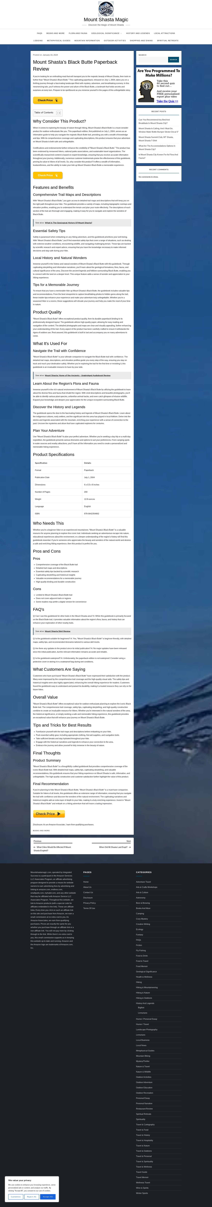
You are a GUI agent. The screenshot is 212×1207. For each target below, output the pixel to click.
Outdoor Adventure (144, 1082)
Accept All (48, 1197)
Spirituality (140, 1119)
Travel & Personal (144, 1156)
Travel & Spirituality (144, 1161)
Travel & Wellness (144, 1167)
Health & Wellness (144, 977)
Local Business (142, 1040)
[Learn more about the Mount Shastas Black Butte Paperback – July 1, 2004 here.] (48, 175)
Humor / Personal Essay (146, 1019)
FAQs (39, 33)
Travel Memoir (142, 1177)
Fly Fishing (141, 950)
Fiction (139, 945)
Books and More (55, 33)
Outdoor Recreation (144, 1093)
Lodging (38, 41)
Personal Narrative (144, 1103)
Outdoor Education (144, 1088)
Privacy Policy (89, 903)
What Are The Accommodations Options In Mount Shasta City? (157, 147)
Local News (141, 1045)
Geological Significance (105, 33)
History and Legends (138, 33)
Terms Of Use (89, 908)
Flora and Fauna (78, 33)
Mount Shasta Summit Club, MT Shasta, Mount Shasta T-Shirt (156, 139)
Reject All (31, 1197)
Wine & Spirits (142, 1188)
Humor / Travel (142, 1024)
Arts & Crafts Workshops (146, 887)
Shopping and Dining (141, 41)
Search (142, 55)
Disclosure (88, 898)
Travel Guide (141, 1172)
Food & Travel (142, 961)
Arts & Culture (142, 892)
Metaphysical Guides (58, 41)
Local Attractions (164, 33)
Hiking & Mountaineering (147, 987)
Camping (140, 914)
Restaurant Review (144, 1109)
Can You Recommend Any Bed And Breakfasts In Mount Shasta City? (154, 121)
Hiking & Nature (143, 993)
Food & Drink (142, 956)
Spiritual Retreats (168, 41)
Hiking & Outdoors (144, 998)
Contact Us (88, 892)
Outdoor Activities (115, 41)
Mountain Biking (143, 1056)
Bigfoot (141, 1008)
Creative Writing (143, 924)
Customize (16, 1197)
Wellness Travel (143, 1183)
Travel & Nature (143, 1146)
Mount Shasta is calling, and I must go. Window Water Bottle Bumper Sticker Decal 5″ (159, 130)
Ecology (139, 929)
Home (86, 882)
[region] (32, 1189)
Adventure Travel (143, 882)
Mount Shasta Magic (106, 19)
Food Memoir (142, 966)
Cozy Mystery (142, 919)
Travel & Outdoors (144, 1151)
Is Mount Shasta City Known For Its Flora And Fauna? (158, 156)
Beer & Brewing (143, 903)
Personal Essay (143, 1098)
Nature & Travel (143, 1066)
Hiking (139, 982)
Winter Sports (142, 1193)
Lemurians (142, 1013)
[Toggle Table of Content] (57, 113)
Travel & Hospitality (144, 1140)
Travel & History (143, 1135)
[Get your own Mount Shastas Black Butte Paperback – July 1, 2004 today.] (49, 814)
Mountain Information (87, 41)
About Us (87, 887)
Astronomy (140, 898)
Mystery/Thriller (142, 1061)
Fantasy (139, 935)
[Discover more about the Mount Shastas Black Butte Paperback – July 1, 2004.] (48, 101)
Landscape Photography (146, 1030)
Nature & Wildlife (143, 1072)
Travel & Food (142, 1130)
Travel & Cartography (145, 1125)
